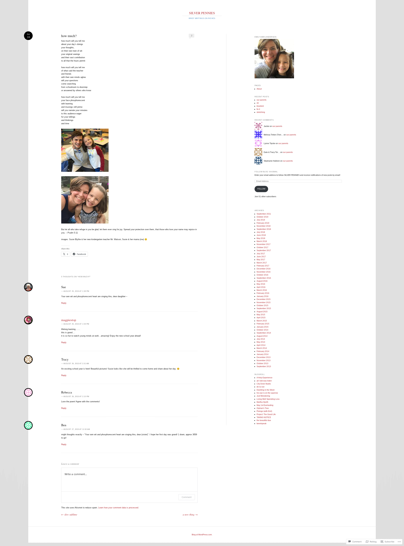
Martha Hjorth (262, 402)
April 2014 (261, 345)
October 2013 (262, 363)
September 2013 (264, 366)
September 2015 (264, 308)
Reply (63, 303)
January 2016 (262, 296)
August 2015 (262, 312)
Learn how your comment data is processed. (118, 507)
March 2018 (262, 241)
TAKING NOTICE (264, 417)
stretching (261, 112)
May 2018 (261, 238)
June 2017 (261, 257)
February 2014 (263, 351)
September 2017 (264, 250)
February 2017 (263, 266)
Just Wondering (263, 396)
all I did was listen (264, 381)
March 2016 (262, 290)
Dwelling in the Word (265, 390)
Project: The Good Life (266, 414)
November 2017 (263, 244)
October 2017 (262, 247)
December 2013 (263, 357)
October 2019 (262, 217)
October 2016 (262, 275)
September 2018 (264, 229)
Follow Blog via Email (266, 172)
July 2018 (261, 232)
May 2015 (261, 315)
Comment (187, 497)
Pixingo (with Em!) (264, 411)
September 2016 (264, 278)
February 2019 (263, 223)
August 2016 (262, 281)
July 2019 (261, 220)
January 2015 (262, 327)
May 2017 (261, 259)
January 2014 (262, 354)
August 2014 (262, 336)
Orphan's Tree (263, 408)
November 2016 (263, 272)
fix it (258, 109)
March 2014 (262, 348)
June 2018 (261, 235)
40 (258, 103)
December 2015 (263, 299)
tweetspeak (261, 423)
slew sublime (69, 514)
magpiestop (68, 320)
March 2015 (262, 321)
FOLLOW (261, 189)
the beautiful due (264, 420)
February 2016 (263, 293)
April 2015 (261, 318)
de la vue (260, 387)
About (259, 89)
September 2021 (264, 214)
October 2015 (262, 305)
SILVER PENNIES (202, 13)
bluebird (260, 106)
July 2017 (261, 254)
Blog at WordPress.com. (202, 535)
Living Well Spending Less (268, 399)
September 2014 (264, 333)
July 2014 (261, 339)
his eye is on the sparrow (267, 393)
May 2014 (261, 342)
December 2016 (263, 269)
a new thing (190, 514)
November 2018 (263, 226)
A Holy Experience (264, 378)
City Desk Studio (264, 384)
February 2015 (263, 324)
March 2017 (262, 263)
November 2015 (263, 302)
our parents (261, 100)
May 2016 (261, 284)
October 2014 (262, 330)
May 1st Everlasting (265, 405)
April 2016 (261, 287)
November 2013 (263, 360)
